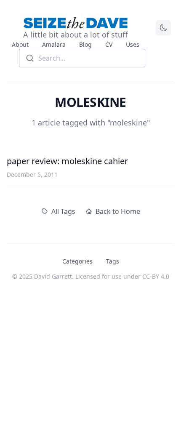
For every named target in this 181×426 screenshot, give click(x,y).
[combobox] (82, 58)
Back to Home (118, 211)
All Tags (63, 211)
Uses (132, 44)
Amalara (54, 44)
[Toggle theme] (163, 27)
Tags (112, 261)
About (20, 44)
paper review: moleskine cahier (67, 161)
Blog (85, 44)
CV (108, 44)
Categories (77, 261)
